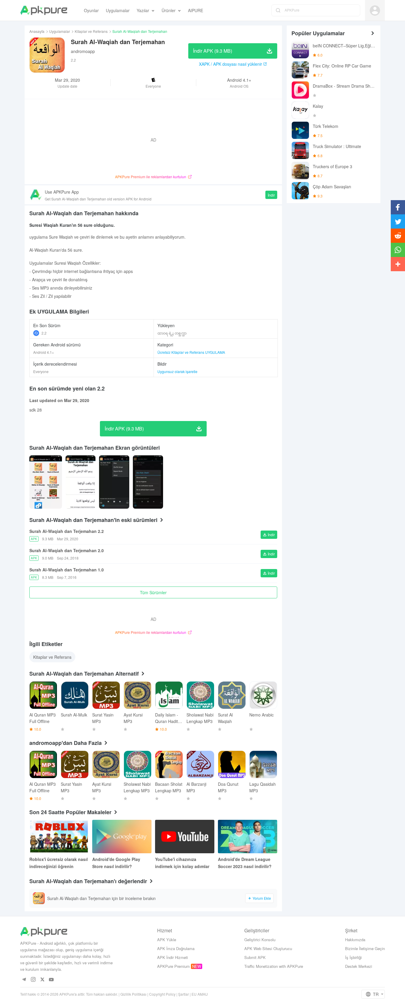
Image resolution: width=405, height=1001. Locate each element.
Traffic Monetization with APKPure (273, 966)
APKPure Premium (173, 966)
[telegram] (24, 980)
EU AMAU (200, 994)
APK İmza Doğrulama (175, 948)
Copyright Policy (162, 994)
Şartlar (183, 994)
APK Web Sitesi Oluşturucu (268, 948)
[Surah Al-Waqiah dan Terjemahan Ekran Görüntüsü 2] (114, 482)
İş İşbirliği (353, 957)
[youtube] (51, 980)
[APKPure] (43, 10)
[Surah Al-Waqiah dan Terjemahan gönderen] (45, 482)
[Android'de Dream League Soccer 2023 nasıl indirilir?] (247, 836)
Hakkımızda (355, 939)
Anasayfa (36, 31)
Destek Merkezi (358, 966)
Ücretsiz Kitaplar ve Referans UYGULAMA (191, 352)
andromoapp (83, 51)
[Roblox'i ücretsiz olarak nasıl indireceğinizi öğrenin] (59, 836)
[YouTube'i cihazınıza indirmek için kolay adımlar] (184, 836)
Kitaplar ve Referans (91, 31)
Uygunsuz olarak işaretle (177, 371)
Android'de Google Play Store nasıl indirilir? (116, 862)
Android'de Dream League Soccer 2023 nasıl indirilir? (245, 862)
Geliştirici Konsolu (259, 939)
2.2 (44, 332)
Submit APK (255, 957)
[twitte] (42, 980)
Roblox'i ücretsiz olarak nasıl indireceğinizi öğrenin (58, 862)
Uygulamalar (59, 31)
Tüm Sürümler (153, 592)
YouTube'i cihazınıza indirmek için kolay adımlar (182, 862)
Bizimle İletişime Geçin (365, 948)
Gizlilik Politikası (133, 994)
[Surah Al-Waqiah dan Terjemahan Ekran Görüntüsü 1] (81, 482)
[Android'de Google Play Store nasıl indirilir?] (122, 836)
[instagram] (33, 980)
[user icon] (375, 10)
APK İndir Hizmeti (172, 957)
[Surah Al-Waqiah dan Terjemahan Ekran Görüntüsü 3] (148, 482)
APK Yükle (166, 939)
